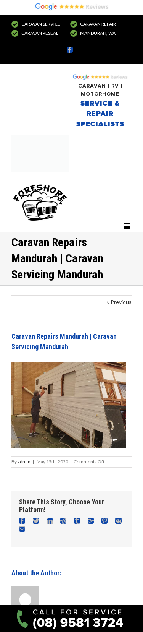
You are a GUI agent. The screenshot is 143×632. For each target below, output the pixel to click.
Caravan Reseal (39, 33)
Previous (121, 302)
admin (24, 462)
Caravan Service (40, 24)
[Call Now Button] (71, 618)
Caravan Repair (98, 24)
